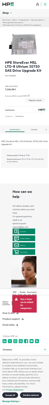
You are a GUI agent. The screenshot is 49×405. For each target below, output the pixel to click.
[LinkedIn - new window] (5, 341)
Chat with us (19, 116)
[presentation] (46, 129)
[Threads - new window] (21, 341)
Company (7, 349)
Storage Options (24, 20)
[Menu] (45, 4)
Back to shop (6, 20)
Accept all (10, 395)
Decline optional (31, 395)
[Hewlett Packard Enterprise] (8, 4)
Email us (22, 245)
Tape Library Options (37, 20)
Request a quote (35, 100)
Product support (25, 238)
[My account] (37, 4)
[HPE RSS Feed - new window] (37, 341)
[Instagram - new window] (15, 341)
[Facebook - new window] (26, 341)
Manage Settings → (11, 401)
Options (14, 20)
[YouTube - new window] (32, 341)
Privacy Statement (14, 389)
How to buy (23, 252)
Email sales (8, 324)
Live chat (23, 231)
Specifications (10, 110)
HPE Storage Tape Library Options (13, 22)
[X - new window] (10, 341)
